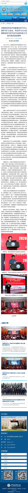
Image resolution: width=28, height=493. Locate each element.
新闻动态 (9, 23)
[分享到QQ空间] (14, 40)
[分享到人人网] (18, 40)
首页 (4, 23)
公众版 (15, 18)
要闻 (12, 23)
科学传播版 (22, 18)
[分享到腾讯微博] (16, 40)
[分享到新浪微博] (13, 40)
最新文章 (5, 323)
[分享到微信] (11, 40)
